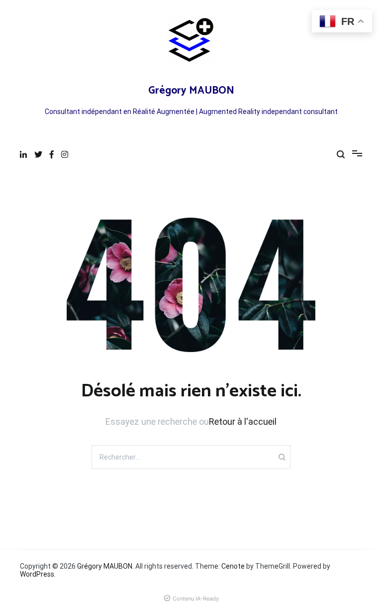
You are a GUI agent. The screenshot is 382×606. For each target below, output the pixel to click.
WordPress (37, 574)
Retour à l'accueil (243, 421)
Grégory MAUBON (191, 90)
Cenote (233, 566)
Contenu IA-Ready (196, 598)
